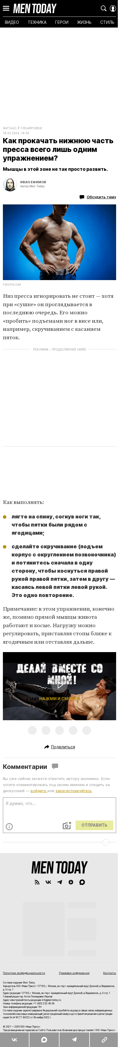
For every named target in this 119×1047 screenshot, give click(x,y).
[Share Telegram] (74, 1040)
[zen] (71, 882)
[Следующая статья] (59, 842)
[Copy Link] (104, 1040)
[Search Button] (104, 8)
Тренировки (31, 128)
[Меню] (6, 8)
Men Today (35, 8)
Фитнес (10, 128)
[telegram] (59, 882)
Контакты (109, 973)
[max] (82, 882)
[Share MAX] (44, 1040)
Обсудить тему (101, 197)
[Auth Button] (113, 8)
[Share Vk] (14, 1040)
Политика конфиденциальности (24, 973)
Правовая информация (74, 973)
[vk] (48, 882)
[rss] (37, 882)
